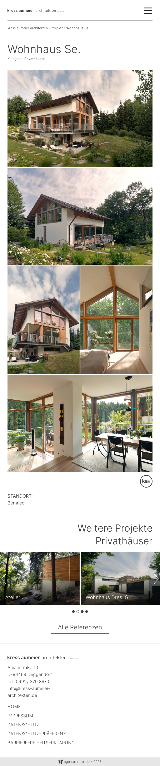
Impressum (20, 715)
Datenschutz (23, 724)
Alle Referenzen (80, 627)
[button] (73, 612)
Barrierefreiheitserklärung (41, 742)
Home (14, 706)
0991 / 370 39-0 (32, 681)
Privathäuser (34, 59)
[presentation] (6, 579)
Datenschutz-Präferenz (37, 733)
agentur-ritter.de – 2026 (82, 762)
